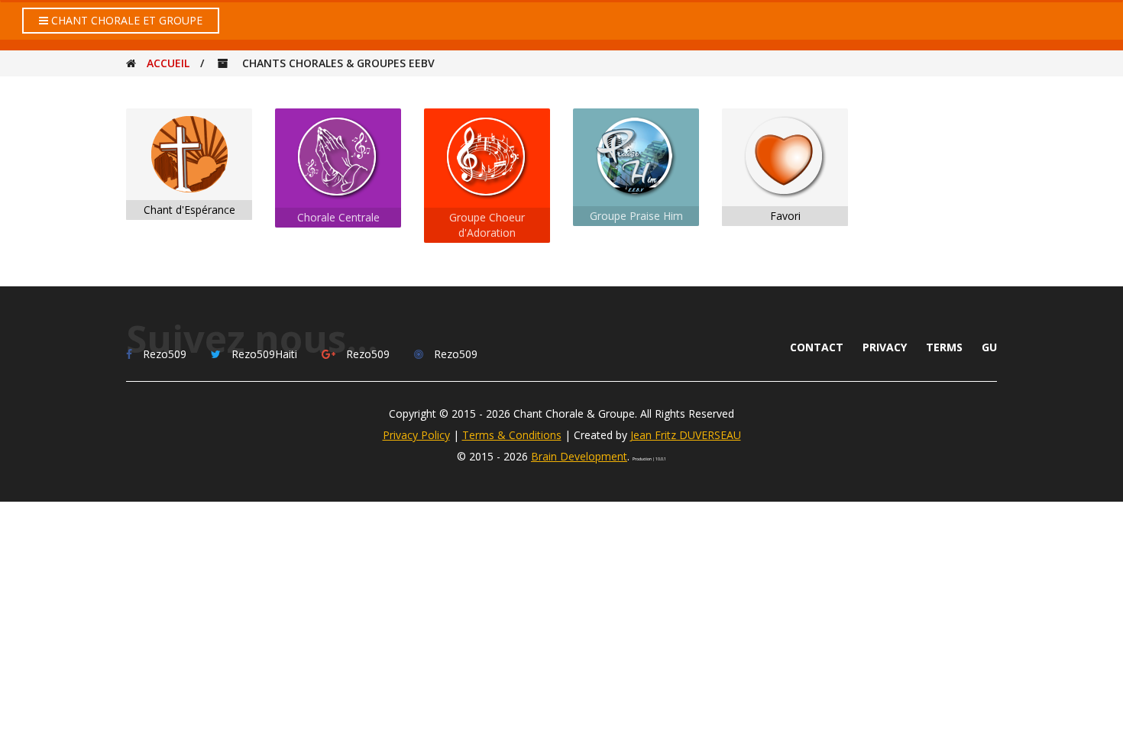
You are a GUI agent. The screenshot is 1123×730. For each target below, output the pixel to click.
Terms (944, 347)
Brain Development (579, 456)
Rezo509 (164, 354)
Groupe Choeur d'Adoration (487, 225)
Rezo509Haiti (264, 354)
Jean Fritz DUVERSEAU (685, 435)
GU (989, 347)
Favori (785, 215)
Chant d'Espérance (189, 209)
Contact (816, 347)
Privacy (884, 347)
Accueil (168, 63)
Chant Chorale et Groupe (125, 20)
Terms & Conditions (512, 435)
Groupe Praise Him (636, 215)
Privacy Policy (416, 435)
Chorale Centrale (338, 217)
